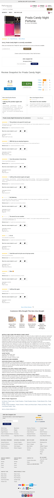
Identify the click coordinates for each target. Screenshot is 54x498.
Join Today (7, 423)
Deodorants (3, 477)
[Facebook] (23, 495)
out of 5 (39, 419)
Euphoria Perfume (31, 433)
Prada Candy (11, 401)
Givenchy (16, 433)
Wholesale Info (43, 442)
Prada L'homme (20, 404)
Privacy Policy (43, 448)
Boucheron (16, 428)
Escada (16, 431)
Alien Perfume (4, 430)
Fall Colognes (17, 446)
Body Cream (17, 473)
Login (41, 462)
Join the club (18, 12)
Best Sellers (30, 446)
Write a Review (22, 38)
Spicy (2, 463)
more (7, 403)
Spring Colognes (18, 442)
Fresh (15, 465)
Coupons (42, 449)
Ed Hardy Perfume (31, 435)
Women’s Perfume (31, 442)
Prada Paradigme (10, 404)
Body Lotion (3, 475)
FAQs (28, 462)
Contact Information (31, 460)
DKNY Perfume (43, 431)
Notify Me (27, 48)
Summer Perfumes (5, 444)
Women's (4, 12)
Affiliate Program (44, 446)
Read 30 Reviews (14, 38)
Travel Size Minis (5, 479)
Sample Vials (17, 479)
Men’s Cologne (30, 444)
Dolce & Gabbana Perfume (7, 433)
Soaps (15, 481)
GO (49, 9)
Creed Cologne (43, 428)
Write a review (10, 88)
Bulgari (15, 430)
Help (41, 444)
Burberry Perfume (31, 428)
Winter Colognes (18, 448)
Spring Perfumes (5, 442)
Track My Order (43, 459)
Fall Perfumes (4, 446)
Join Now (34, 63)
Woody (2, 461)
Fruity (2, 467)
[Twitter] (25, 495)
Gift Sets (29, 448)
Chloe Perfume (30, 431)
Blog (41, 453)
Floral (2, 465)
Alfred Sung (3, 428)
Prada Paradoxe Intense (30, 401)
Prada (28, 23)
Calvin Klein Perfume (32, 430)
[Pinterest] (28, 495)
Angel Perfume (4, 431)
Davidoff (42, 430)
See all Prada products (8, 409)
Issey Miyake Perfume (45, 435)
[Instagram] (31, 495)
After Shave (3, 473)
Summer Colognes (18, 444)
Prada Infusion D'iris (42, 401)
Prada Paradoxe (19, 401)
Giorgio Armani (43, 433)
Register (42, 461)
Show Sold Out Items (35, 53)
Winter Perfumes (5, 448)
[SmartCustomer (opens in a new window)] (40, 422)
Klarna (41, 451)
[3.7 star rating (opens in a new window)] (39, 417)
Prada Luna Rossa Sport (31, 404)
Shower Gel (3, 481)
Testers (28, 449)
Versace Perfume (5, 435)
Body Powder (17, 475)
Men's (10, 12)
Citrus (15, 467)
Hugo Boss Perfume (18, 435)
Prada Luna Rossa (42, 404)
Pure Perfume (17, 477)
